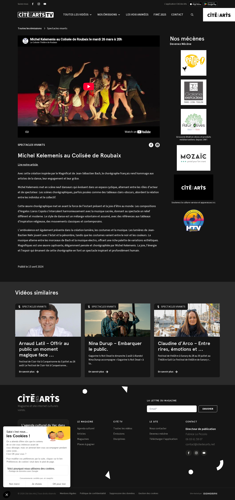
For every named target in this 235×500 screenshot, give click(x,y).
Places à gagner (85, 444)
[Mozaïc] (193, 158)
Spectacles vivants (31, 145)
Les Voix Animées (137, 15)
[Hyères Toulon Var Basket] (193, 220)
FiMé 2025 (159, 15)
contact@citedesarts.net (200, 444)
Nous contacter (157, 428)
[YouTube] (45, 4)
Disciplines (119, 439)
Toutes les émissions (30, 28)
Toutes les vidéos (122, 428)
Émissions (119, 434)
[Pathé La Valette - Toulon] (193, 63)
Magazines (83, 439)
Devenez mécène (158, 434)
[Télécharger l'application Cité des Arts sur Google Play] (210, 4)
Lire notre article (28, 165)
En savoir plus (27, 371)
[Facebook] (32, 4)
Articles (81, 434)
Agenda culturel (85, 428)
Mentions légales (68, 493)
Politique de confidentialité (93, 493)
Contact (177, 15)
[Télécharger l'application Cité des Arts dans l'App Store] (195, 4)
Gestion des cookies (148, 493)
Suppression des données (122, 493)
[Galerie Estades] (193, 92)
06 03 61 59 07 (194, 439)
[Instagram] (38, 4)
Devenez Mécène (180, 44)
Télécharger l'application (163, 439)
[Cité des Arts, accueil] (38, 398)
